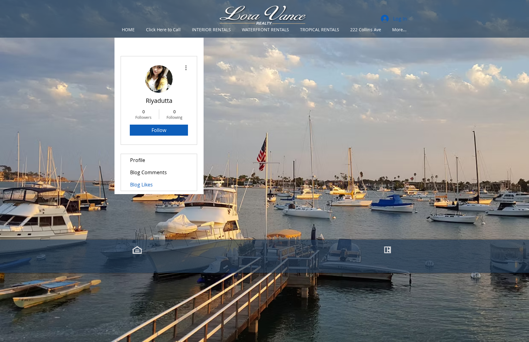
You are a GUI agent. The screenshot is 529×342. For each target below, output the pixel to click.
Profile (137, 160)
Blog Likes (141, 184)
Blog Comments (148, 172)
